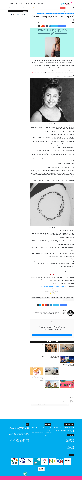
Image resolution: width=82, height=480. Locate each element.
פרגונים (50, 13)
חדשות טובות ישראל (35, 297)
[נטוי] (34, 405)
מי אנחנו (11, 3)
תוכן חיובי (27, 3)
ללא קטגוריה (63, 13)
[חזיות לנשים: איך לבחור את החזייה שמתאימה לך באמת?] (52, 348)
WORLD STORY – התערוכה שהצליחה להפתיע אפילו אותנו (68, 365)
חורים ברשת (71, 445)
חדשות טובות (40, 3)
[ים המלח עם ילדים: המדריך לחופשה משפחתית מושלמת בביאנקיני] (67, 348)
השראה (67, 11)
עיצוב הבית (72, 449)
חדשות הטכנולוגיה (70, 448)
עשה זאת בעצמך (70, 444)
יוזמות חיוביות (68, 13)
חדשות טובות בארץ (54, 297)
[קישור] (45, 405)
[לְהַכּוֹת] (37, 405)
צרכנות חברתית (33, 3)
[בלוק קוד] (43, 405)
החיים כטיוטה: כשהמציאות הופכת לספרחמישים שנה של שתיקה (54, 357)
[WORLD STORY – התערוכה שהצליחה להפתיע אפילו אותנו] (67, 359)
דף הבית (71, 11)
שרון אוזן (71, 22)
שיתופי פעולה (21, 3)
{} (46, 404)
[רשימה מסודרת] (38, 405)
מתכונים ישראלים (70, 446)
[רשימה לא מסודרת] (40, 405)
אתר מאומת (71, 451)
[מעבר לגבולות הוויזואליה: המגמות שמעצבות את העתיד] (67, 384)
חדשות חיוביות (69, 297)
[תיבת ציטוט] (41, 405)
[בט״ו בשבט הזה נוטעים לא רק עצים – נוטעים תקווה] (52, 384)
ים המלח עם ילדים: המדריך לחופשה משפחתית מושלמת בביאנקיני (68, 353)
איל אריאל (42, 380)
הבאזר (72, 442)
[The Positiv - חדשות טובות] (67, 3)
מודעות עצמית (59, 13)
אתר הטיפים (71, 447)
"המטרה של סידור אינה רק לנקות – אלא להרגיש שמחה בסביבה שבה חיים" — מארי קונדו (37, 377)
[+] (47, 404)
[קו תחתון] (35, 405)
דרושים (15, 3)
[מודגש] (32, 405)
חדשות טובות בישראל (45, 297)
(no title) (42, 344)
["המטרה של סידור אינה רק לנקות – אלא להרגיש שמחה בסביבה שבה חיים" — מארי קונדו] (37, 371)
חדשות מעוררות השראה (68, 300)
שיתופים (42, 13)
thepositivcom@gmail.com (68, 430)
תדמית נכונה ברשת (70, 441)
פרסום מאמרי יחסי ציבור (69, 438)
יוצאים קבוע (67, 445)
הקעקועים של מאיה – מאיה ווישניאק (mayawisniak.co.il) (52, 286)
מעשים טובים (54, 13)
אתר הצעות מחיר (70, 440)
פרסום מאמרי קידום (70, 439)
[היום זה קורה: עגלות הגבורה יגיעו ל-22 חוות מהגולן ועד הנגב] (52, 371)
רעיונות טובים (46, 13)
